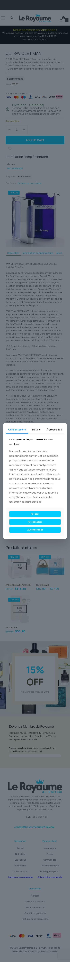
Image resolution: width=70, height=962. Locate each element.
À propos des (54, 429)
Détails (36, 429)
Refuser (35, 514)
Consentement (17, 429)
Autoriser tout (35, 529)
